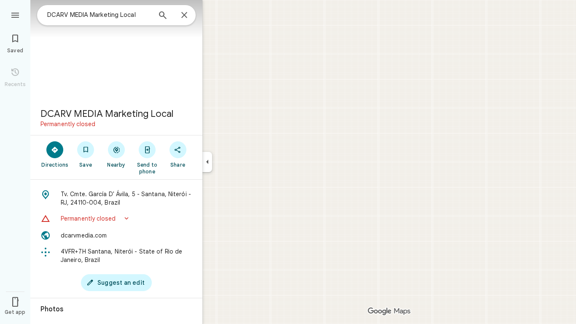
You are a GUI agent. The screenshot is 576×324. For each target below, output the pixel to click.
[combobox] (99, 15)
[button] (116, 218)
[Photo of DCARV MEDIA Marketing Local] (116, 50)
